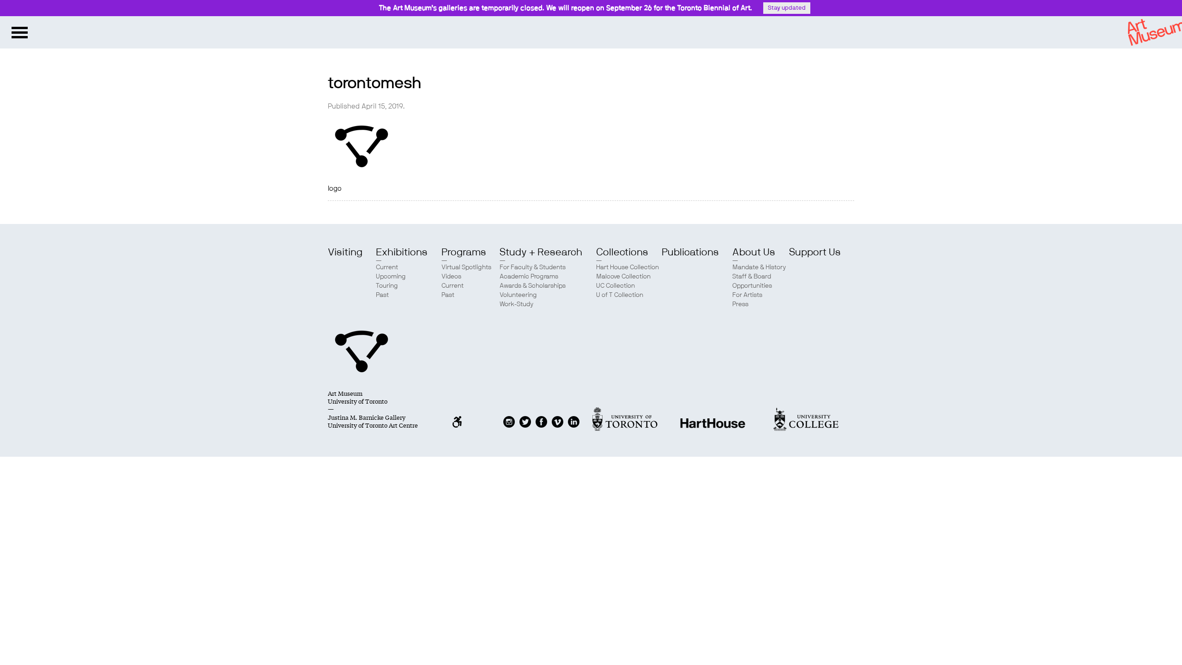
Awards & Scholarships (533, 286)
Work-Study (516, 304)
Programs (463, 252)
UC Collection (615, 286)
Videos (451, 276)
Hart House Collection (627, 267)
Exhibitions (402, 252)
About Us (753, 252)
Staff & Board (751, 276)
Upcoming (391, 276)
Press (740, 304)
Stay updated (787, 8)
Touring (387, 286)
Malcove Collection (623, 276)
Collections (622, 252)
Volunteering (518, 295)
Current (387, 267)
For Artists (747, 295)
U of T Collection (619, 295)
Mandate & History (759, 267)
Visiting (345, 252)
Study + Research (541, 252)
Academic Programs (529, 276)
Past (382, 295)
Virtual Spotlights (466, 267)
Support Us (815, 252)
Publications (690, 252)
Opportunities (752, 286)
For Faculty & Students (533, 267)
